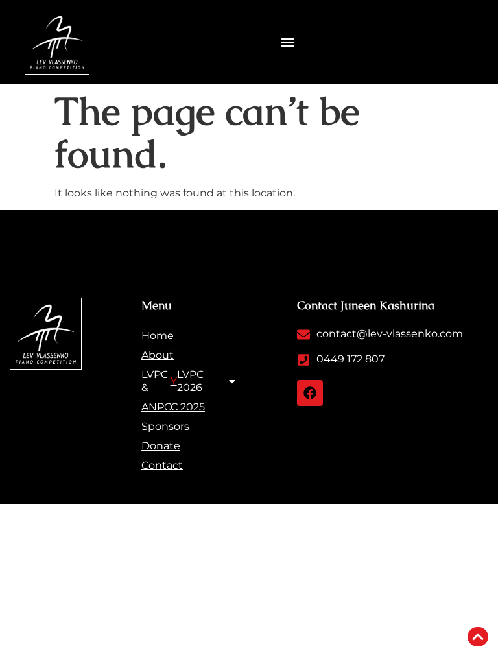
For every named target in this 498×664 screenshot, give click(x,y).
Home (157, 335)
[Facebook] (310, 393)
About (157, 355)
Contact (162, 465)
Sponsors (165, 426)
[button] (288, 42)
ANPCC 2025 (173, 407)
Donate (160, 446)
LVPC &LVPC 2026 (172, 381)
